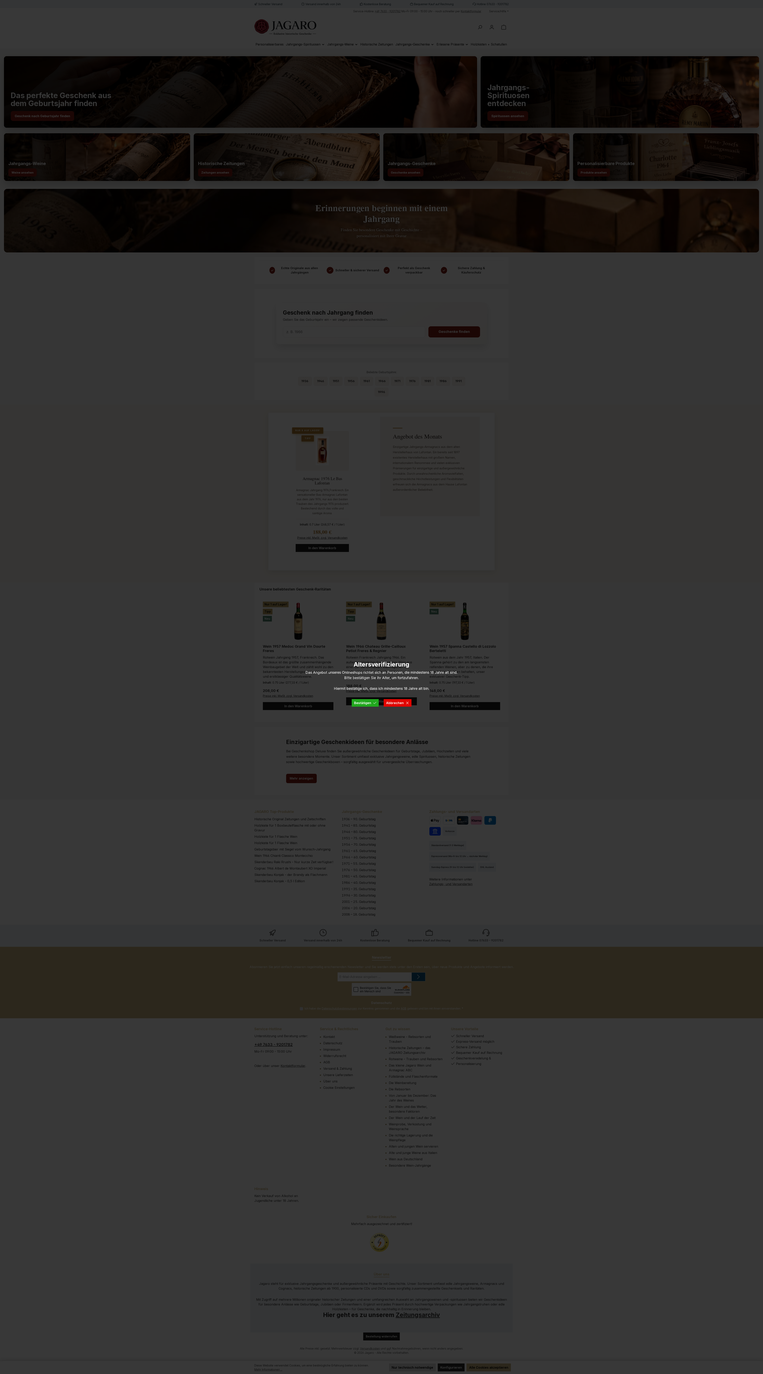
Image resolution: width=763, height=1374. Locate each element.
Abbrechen (395, 703)
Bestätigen (362, 703)
